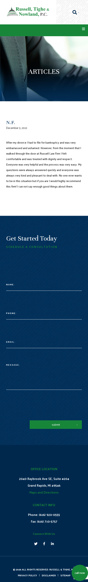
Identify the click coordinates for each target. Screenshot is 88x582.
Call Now (80, 572)
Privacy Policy (27, 575)
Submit (56, 424)
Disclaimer (49, 575)
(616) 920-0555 (49, 515)
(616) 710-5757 (47, 521)
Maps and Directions (44, 492)
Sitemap (65, 575)
